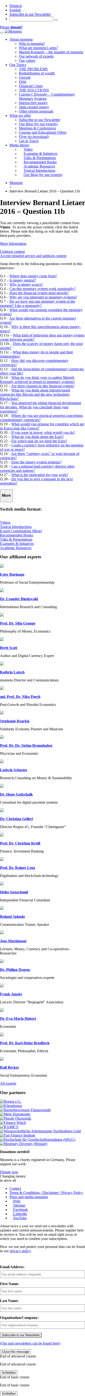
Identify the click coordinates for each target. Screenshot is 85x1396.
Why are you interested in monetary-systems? (43, 297)
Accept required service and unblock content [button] (33, 256)
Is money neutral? (22, 280)
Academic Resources (15, 548)
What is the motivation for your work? (39, 475)
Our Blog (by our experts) (38, 124)
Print (16, 1201)
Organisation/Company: (19, 1318)
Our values (27, 61)
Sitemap (18, 1205)
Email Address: (12, 1267)
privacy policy (20, 1251)
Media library (19, 145)
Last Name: (9, 1301)
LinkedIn (19, 1214)
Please (11, 27)
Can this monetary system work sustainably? (42, 289)
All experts (8, 1083)
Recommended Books (16, 535)
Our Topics (17, 65)
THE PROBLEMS (33, 69)
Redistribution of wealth (37, 73)
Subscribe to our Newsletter (30, 14)
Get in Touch (28, 141)
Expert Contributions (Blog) (21, 531)
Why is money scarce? (26, 284)
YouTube (19, 1218)
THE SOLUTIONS (34, 90)
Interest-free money (33, 103)
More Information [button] (13, 244)
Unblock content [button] (12, 252)
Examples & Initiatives (17, 544)
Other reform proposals (36, 111)
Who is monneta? (32, 44)
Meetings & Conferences (37, 128)
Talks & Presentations (16, 539)
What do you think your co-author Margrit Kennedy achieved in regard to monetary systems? (37, 379)
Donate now (9, 1172)
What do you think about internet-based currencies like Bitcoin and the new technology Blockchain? (35, 394)
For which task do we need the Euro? (39, 441)
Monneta (16, 183)
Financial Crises (31, 86)
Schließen (9, 1372)
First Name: (9, 1284)
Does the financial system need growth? (39, 293)
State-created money (34, 107)
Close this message (15, 1351)
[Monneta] (13, 31)
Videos (5, 522)
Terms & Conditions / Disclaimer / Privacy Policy (46, 1193)
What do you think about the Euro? (37, 437)
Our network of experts (36, 56)
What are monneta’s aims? (38, 48)
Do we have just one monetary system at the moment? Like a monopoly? (37, 303)
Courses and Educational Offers (42, 132)
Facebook (20, 1210)
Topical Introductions (16, 527)
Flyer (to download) (34, 137)
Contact (15, 1188)
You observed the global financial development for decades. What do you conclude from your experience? (40, 407)
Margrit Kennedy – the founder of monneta (51, 52)
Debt (22, 82)
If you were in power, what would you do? (43, 432)
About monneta (21, 39)
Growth (24, 77)
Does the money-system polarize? (36, 462)
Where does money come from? (33, 276)
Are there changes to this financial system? (42, 386)
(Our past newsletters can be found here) (30, 1343)
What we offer (20, 115)
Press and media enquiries (28, 1197)
